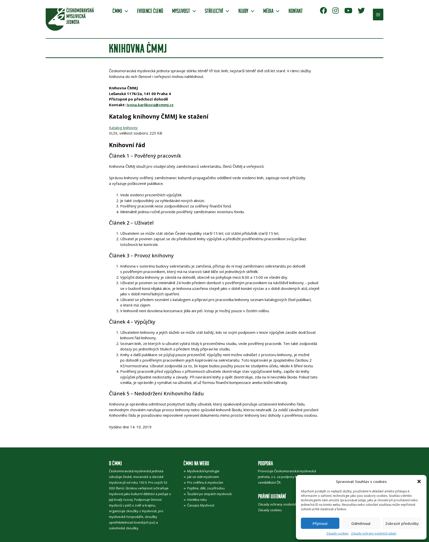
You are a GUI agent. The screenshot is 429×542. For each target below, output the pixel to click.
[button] (419, 481)
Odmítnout (361, 523)
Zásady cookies (337, 533)
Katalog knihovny (123, 127)
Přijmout (320, 523)
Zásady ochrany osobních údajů (373, 533)
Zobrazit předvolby (402, 523)
